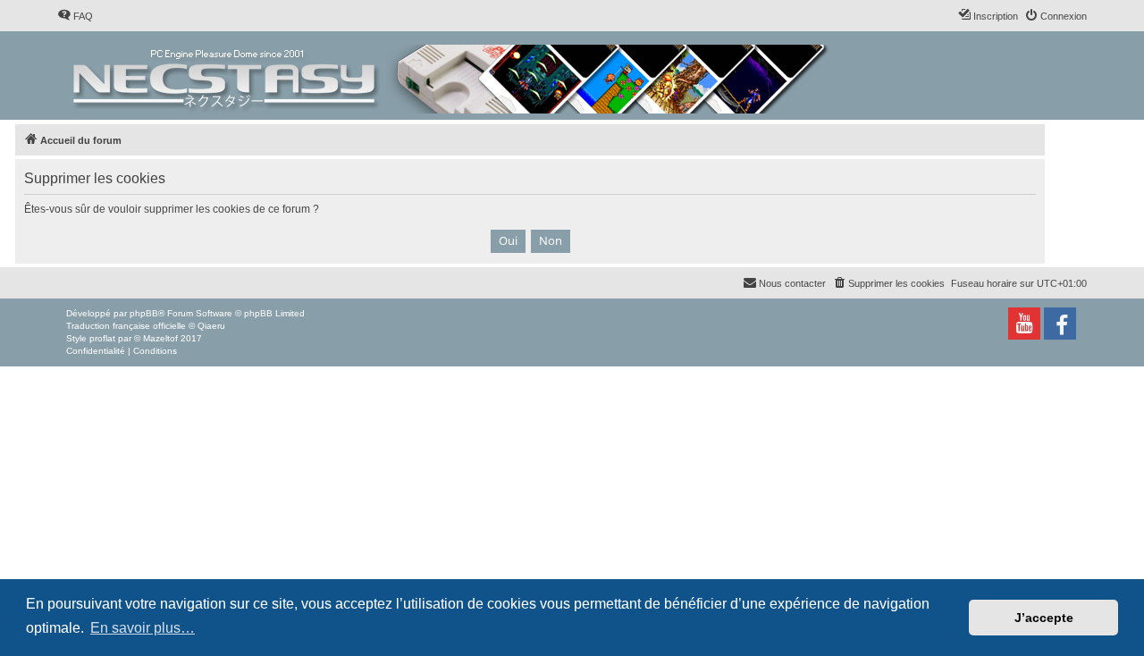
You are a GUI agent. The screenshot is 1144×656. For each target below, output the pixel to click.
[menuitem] (75, 16)
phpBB (144, 313)
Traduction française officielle (126, 326)
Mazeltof (160, 338)
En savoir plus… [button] (142, 627)
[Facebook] (1060, 323)
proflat (102, 338)
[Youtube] (1024, 323)
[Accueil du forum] (451, 75)
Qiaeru (211, 326)
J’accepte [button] (1043, 617)
